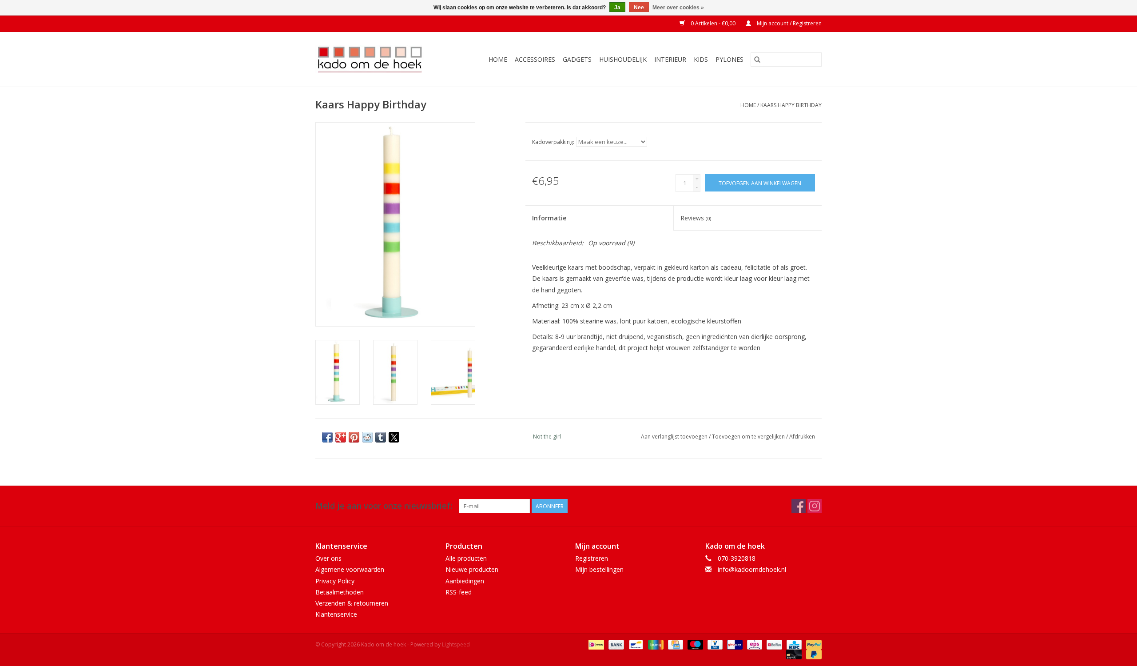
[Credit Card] (674, 644)
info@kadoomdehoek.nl (752, 569)
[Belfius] (773, 644)
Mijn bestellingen (599, 569)
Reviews (695, 218)
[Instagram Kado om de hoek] (814, 506)
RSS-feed (458, 592)
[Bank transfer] (615, 644)
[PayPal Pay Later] (812, 654)
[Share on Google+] (340, 437)
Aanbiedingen (464, 581)
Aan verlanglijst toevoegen (675, 436)
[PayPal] (812, 644)
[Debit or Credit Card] (793, 654)
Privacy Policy (334, 581)
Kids (701, 59)
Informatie (549, 218)
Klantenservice (336, 614)
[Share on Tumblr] (380, 437)
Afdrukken (802, 436)
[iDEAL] (595, 644)
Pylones (729, 59)
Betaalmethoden (339, 592)
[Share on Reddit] (367, 437)
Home (498, 59)
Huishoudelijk (623, 59)
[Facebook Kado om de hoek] (798, 506)
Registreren (591, 558)
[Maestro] (694, 644)
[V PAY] (714, 644)
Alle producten (466, 558)
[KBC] (793, 644)
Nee (639, 7)
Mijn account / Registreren (788, 23)
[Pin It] (354, 437)
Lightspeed (456, 644)
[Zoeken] (757, 59)
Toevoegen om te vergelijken (749, 436)
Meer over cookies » (678, 7)
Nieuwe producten (471, 569)
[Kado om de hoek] (377, 59)
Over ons (328, 558)
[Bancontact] (635, 644)
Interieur (670, 59)
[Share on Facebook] (327, 437)
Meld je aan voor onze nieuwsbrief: (383, 505)
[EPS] (753, 644)
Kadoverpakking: (553, 142)
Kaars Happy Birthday (791, 105)
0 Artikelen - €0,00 (713, 23)
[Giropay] (733, 644)
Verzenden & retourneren (351, 603)
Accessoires (535, 59)
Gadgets (577, 59)
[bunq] (654, 644)
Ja (617, 7)
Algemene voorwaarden (349, 569)
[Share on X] (394, 437)
